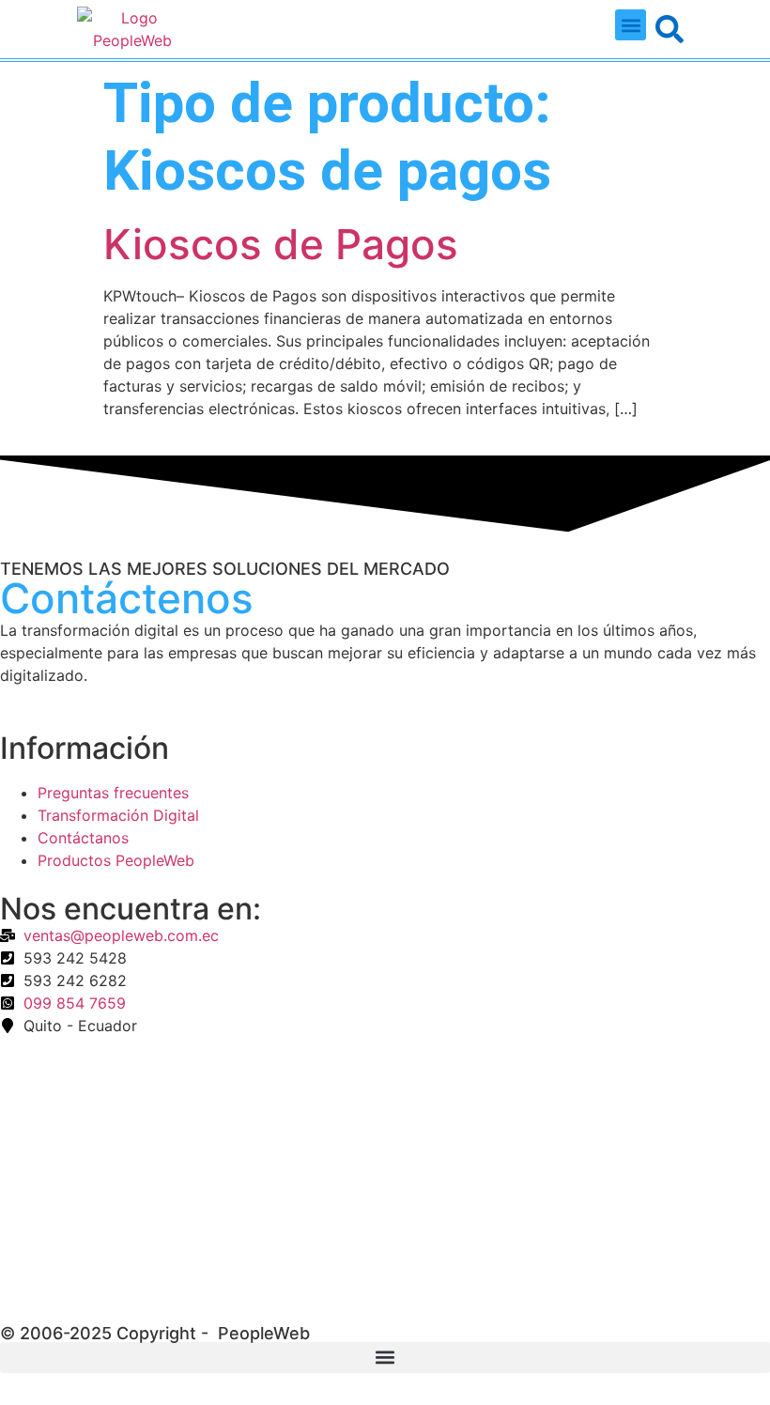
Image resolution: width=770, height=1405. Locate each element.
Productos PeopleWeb (116, 860)
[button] (630, 24)
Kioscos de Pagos (280, 244)
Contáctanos (83, 837)
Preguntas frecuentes (113, 792)
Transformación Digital (118, 815)
